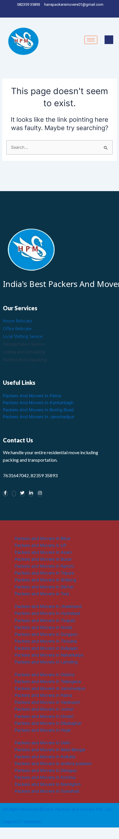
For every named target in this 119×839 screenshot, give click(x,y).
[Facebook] (53, 12)
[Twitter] (57, 12)
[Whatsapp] (14, 493)
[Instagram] (68, 12)
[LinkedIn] (61, 12)
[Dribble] (65, 12)
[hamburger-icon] (90, 40)
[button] (109, 39)
